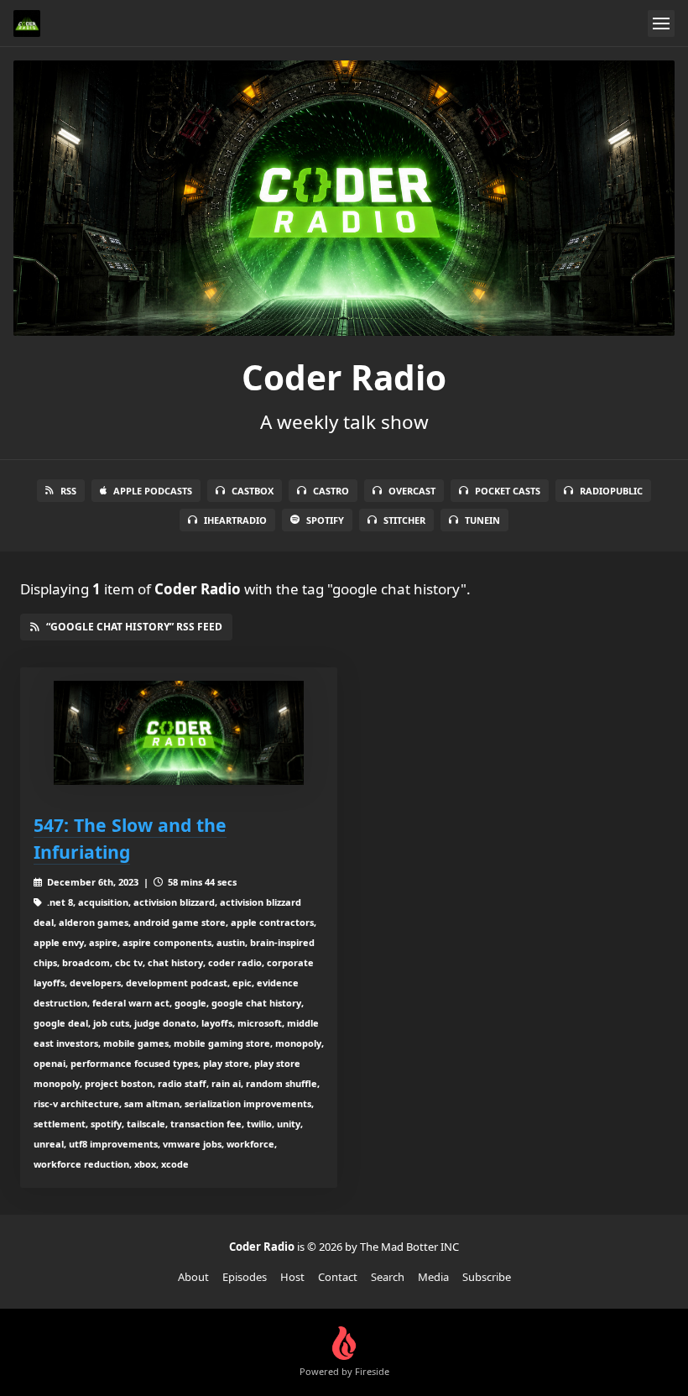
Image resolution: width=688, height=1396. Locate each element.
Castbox (253, 490)
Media (433, 1276)
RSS (68, 490)
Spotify (325, 520)
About (193, 1276)
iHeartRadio (235, 520)
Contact (337, 1276)
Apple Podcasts (152, 490)
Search (387, 1276)
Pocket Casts (507, 490)
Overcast (411, 490)
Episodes (244, 1276)
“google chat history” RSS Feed (134, 627)
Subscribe (486, 1276)
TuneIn (482, 520)
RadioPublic (611, 490)
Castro (331, 490)
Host (292, 1276)
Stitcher (404, 520)
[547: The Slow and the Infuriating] (178, 733)
